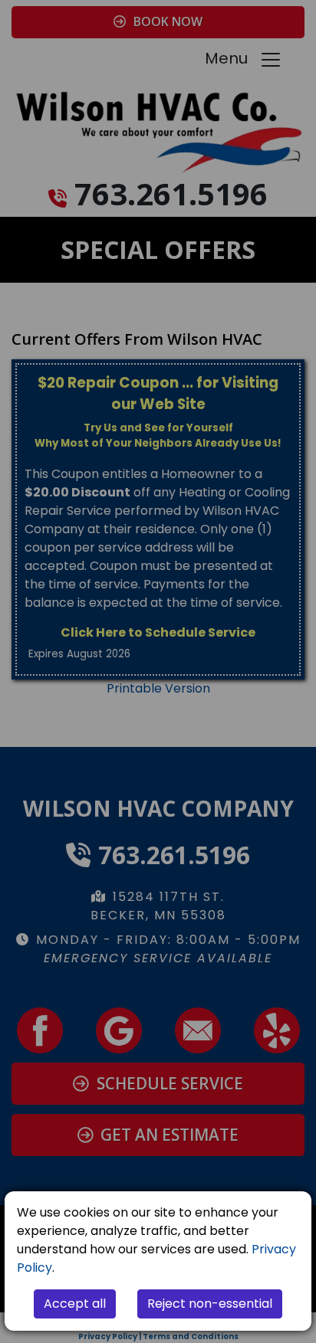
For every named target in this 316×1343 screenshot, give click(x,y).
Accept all (75, 1303)
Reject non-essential (209, 1303)
